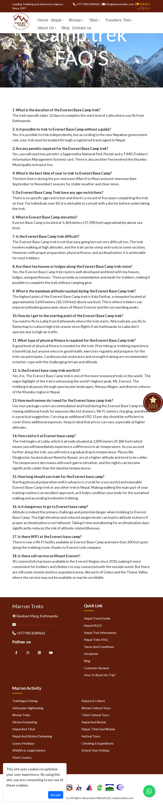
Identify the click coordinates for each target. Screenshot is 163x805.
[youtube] (51, 652)
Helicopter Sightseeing (27, 708)
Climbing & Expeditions (98, 743)
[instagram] (28, 652)
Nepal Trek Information (100, 632)
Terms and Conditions (99, 647)
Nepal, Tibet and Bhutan (98, 729)
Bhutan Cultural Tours (96, 708)
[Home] (21, 21)
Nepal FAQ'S (93, 625)
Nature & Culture (93, 701)
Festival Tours (91, 736)
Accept (56, 795)
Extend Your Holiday (96, 750)
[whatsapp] (149, 791)
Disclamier (91, 653)
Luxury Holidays (23, 743)
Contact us (81, 28)
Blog (65, 28)
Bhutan (75, 20)
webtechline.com (123, 798)
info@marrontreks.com (34, 624)
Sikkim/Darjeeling (24, 722)
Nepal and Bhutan (94, 722)
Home (43, 20)
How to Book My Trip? (100, 675)
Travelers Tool (117, 20)
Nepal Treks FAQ (96, 639)
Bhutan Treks (21, 715)
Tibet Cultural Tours (95, 715)
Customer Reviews (96, 668)
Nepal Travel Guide (97, 618)
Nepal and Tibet (23, 729)
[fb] (16, 652)
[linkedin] (39, 652)
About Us (46, 28)
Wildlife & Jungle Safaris (28, 750)
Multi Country (21, 757)
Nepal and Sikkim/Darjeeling (32, 736)
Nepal (56, 20)
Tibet (93, 20)
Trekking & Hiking (25, 701)
